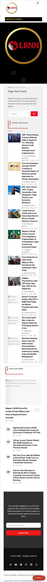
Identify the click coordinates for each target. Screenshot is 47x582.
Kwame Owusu (29, 205)
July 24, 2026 (28, 184)
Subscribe (23, 533)
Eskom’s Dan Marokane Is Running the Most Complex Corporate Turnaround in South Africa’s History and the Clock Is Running (26, 475)
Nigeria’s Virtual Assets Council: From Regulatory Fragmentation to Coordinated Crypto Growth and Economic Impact (30, 239)
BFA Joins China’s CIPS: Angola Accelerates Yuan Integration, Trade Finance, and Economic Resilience (29, 195)
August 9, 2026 (29, 160)
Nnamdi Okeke (29, 182)
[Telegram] (21, 564)
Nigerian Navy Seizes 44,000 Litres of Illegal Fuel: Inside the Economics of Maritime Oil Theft (26, 430)
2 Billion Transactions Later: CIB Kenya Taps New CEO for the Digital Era (30, 283)
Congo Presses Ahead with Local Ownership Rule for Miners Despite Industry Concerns (30, 216)
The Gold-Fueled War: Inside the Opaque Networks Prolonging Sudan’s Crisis (30, 323)
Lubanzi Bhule (30, 312)
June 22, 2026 (28, 362)
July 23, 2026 (28, 208)
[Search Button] (34, 113)
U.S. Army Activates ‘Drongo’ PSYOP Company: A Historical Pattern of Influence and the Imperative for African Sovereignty (30, 171)
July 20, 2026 (28, 254)
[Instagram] (26, 564)
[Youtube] (16, 564)
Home (10, 87)
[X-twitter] (36, 564)
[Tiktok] (10, 564)
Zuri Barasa (29, 291)
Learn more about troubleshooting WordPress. (22, 581)
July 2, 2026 (27, 275)
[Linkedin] (31, 564)
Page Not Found (19, 87)
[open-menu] (37, 3)
